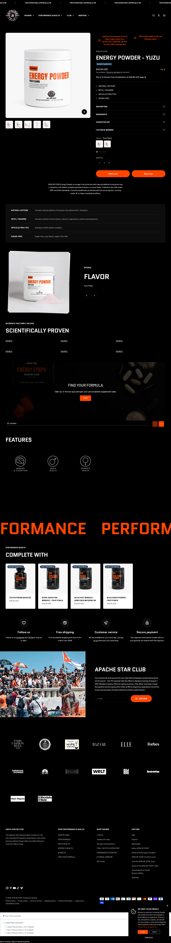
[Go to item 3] (28, 125)
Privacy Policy (142, 927)
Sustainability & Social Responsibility (141, 871)
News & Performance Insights (144, 852)
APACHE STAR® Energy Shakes (20, 26)
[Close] (167, 906)
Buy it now (148, 174)
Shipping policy (50, 901)
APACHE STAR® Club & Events (144, 857)
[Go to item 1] (9, 125)
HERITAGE (82, 15)
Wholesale (136, 844)
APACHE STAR (101, 51)
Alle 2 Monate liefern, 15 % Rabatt (20, 930)
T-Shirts (100, 835)
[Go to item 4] (37, 125)
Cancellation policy (12, 904)
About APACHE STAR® (140, 848)
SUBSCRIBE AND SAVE (14, 923)
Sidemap (135, 877)
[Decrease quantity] (99, 163)
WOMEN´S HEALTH (65, 848)
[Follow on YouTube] (14, 888)
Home (2, 26)
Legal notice (79, 901)
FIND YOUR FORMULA (66, 857)
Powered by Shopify (30, 898)
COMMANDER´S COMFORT (107, 852)
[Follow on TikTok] (18, 888)
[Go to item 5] (46, 125)
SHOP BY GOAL (64, 835)
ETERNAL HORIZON (104, 857)
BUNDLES (62, 852)
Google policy (152, 927)
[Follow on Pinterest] (10, 888)
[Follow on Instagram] (7, 888)
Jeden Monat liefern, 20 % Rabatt (20, 927)
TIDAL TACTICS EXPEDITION (108, 848)
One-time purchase (13, 916)
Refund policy (11, 901)
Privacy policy (23, 901)
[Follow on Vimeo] (21, 888)
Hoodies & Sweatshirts (106, 844)
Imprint (135, 839)
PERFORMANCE (64, 839)
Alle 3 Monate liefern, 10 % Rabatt (20, 933)
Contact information (65, 901)
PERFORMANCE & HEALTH (49, 15)
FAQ (133, 835)
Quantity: (100, 157)
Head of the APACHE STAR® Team (145, 866)
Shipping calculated (113, 72)
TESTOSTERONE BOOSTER (20, 597)
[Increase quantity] (109, 163)
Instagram (20, 637)
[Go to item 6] (56, 125)
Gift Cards (101, 861)
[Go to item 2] (18, 125)
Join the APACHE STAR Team (143, 861)
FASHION (28, 15)
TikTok (31, 637)
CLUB (69, 15)
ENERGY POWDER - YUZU (45, 26)
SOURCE (9, 341)
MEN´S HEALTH (64, 844)
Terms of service (36, 901)
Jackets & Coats (103, 839)
